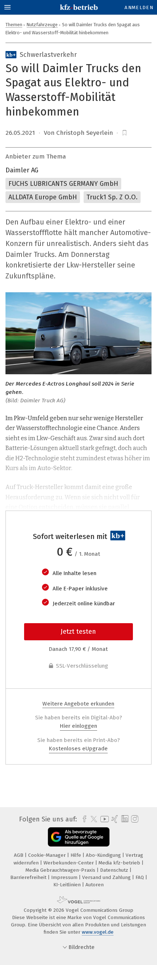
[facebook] (82, 819)
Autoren (94, 885)
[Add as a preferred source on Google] (79, 837)
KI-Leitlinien (67, 885)
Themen (13, 24)
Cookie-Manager (47, 855)
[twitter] (92, 819)
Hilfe (76, 855)
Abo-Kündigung (104, 855)
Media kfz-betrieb (120, 863)
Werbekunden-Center (69, 863)
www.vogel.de (98, 932)
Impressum (65, 877)
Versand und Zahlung (107, 877)
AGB (19, 855)
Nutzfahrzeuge (42, 24)
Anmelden (139, 7)
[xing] (114, 819)
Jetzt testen (78, 632)
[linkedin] (124, 819)
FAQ (140, 877)
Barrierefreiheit (29, 877)
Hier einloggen (78, 726)
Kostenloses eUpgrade (78, 748)
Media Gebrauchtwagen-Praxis (61, 870)
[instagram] (133, 819)
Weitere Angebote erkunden (78, 703)
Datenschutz (115, 870)
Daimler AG (21, 170)
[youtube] (103, 819)
